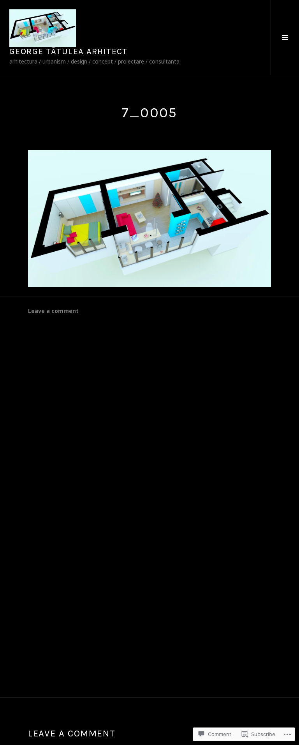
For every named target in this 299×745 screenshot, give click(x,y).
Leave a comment (53, 310)
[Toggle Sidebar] (285, 37)
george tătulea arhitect (68, 51)
